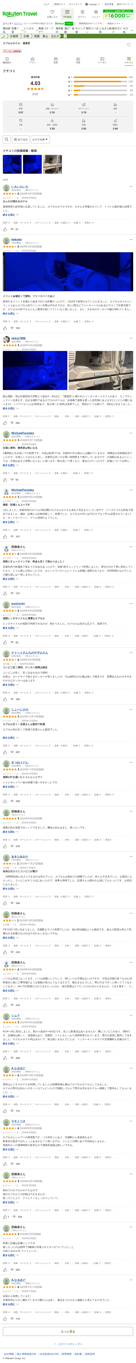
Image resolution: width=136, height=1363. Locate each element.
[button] (12, 164)
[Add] (128, 44)
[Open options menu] (131, 186)
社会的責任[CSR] (49, 1354)
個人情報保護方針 (27, 1354)
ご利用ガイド (59, 4)
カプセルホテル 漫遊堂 (16, 43)
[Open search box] (7, 139)
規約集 (78, 1354)
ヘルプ (46, 4)
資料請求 (90, 1354)
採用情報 (67, 1354)
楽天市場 (109, 4)
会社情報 (9, 1354)
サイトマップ (75, 4)
